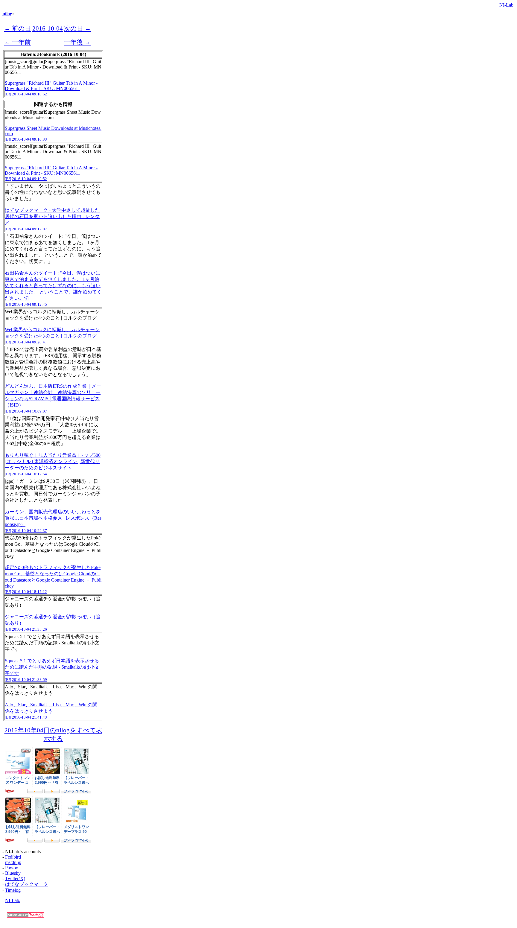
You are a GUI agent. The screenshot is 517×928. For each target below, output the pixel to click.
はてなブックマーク (26, 884)
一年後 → (77, 42)
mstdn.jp (13, 862)
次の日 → (77, 28)
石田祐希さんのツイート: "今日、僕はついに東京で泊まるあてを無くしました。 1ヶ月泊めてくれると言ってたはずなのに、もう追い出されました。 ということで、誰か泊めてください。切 (53, 285)
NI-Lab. (507, 4)
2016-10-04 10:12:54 (29, 474)
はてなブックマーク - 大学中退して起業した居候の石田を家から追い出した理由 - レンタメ (52, 216)
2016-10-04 (47, 28)
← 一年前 (17, 42)
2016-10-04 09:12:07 (29, 229)
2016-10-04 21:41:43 (29, 717)
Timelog (13, 890)
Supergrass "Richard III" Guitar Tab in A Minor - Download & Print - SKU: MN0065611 (51, 85)
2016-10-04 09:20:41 (29, 342)
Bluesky (13, 873)
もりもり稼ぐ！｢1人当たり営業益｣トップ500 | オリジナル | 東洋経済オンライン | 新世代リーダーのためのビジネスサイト (53, 461)
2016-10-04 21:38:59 (29, 679)
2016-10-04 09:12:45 (29, 304)
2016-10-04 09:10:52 (29, 94)
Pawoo (11, 867)
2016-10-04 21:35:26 (29, 629)
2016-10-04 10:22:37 (29, 530)
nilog (7, 13)
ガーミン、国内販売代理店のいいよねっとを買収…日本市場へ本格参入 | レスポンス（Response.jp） (53, 518)
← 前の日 (17, 28)
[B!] (8, 94)
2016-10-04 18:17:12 (29, 591)
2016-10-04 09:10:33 (29, 139)
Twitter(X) (15, 878)
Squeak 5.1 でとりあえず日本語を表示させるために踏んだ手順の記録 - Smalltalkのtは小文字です (52, 667)
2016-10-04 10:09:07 (29, 411)
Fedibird (13, 856)
